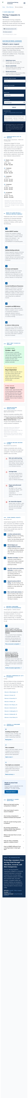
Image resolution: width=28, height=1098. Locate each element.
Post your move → (11, 791)
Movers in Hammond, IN (11, 708)
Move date (7, 99)
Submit (14, 107)
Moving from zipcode (10, 78)
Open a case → (9, 757)
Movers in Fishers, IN (10, 701)
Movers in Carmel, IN (10, 695)
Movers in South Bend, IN (11, 717)
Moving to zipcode (9, 85)
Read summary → (9, 774)
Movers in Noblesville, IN (11, 714)
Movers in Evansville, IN (10, 698)
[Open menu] (24, 3)
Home (3, 7)
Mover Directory (10, 7)
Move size (6, 92)
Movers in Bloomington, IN (11, 692)
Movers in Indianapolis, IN (11, 711)
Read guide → (8, 739)
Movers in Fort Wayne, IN (11, 704)
